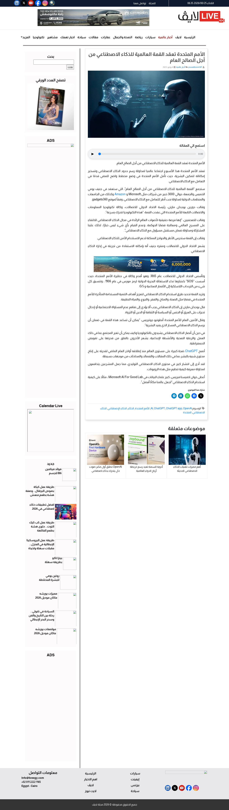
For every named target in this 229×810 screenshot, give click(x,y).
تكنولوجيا (38, 37)
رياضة (139, 37)
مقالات (93, 37)
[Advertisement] (50, 708)
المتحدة (187, 412)
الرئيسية (189, 37)
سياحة (81, 37)
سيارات (150, 37)
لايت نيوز (90, 791)
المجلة (152, 3)
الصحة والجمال (122, 37)
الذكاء (131, 408)
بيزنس (135, 785)
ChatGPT (191, 351)
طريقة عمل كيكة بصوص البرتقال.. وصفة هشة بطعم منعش (39, 491)
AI (152, 408)
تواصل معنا (139, 3)
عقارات (105, 37)
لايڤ (178, 37)
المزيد (26, 37)
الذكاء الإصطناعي (117, 408)
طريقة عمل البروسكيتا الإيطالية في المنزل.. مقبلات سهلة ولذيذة (40, 544)
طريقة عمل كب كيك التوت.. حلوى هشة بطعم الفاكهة (41, 526)
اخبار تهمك (67, 37)
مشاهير (52, 37)
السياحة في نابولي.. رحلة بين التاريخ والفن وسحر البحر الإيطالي (41, 615)
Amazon (120, 194)
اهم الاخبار (90, 779)
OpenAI (187, 408)
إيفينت (135, 779)
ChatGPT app (174, 408)
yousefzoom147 (195, 67)
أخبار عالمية (165, 37)
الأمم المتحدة (142, 408)
